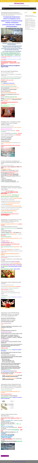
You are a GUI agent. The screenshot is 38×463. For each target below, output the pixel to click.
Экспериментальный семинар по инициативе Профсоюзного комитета (11, 13)
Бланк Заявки (17, 268)
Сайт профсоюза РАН (28, 18)
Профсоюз (19, 3)
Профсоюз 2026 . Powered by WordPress (19, 461)
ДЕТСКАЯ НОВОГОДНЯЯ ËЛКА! (9, 71)
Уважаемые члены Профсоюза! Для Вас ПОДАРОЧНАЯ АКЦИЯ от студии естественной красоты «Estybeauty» (11, 386)
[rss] (34, 1)
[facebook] (30, 1)
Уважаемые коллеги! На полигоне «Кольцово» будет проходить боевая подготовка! (11, 188)
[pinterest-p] (31, 1)
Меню (3, 8)
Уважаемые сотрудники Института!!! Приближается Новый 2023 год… (11, 220)
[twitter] (33, 1)
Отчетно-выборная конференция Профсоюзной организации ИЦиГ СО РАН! (11, 162)
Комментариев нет (8, 15)
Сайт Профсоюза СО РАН (29, 29)
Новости (12, 15)
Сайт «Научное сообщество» (30, 26)
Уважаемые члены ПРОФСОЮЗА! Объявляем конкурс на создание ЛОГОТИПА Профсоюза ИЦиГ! (10, 314)
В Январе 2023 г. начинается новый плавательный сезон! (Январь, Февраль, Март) (10, 123)
